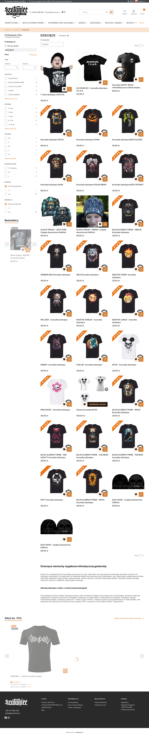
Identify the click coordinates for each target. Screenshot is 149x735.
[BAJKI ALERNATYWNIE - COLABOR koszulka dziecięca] (92, 437)
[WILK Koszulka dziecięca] (92, 256)
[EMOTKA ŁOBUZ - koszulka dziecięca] (128, 301)
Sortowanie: (45, 40)
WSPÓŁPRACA (46, 707)
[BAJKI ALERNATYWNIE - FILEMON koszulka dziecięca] (128, 437)
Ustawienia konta (100, 705)
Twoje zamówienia (101, 702)
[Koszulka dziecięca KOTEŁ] (57, 121)
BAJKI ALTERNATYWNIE (16, 82)
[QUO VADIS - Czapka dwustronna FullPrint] (128, 482)
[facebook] (63, 12)
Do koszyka (27, 250)
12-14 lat (11, 124)
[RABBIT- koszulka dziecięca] (57, 347)
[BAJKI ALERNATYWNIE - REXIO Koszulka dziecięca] (128, 392)
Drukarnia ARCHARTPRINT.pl (51, 705)
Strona (136, 45)
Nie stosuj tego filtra (14, 186)
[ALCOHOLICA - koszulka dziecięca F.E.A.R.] (92, 68)
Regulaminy (125, 702)
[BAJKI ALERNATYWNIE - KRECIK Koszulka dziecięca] (128, 211)
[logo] (22, 702)
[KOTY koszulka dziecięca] (57, 482)
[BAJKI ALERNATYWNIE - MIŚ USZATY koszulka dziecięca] (57, 437)
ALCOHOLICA (12, 78)
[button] (111, 12)
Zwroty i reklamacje (74, 707)
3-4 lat (10, 108)
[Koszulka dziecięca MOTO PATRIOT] (128, 166)
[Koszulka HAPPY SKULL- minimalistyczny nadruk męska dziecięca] (128, 67)
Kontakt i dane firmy (47, 702)
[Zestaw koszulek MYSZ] (92, 392)
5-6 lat (10, 112)
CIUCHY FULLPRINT (15, 86)
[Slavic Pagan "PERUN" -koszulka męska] (20, 239)
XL (9, 154)
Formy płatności (73, 702)
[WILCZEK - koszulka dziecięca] (57, 301)
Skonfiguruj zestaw (97, 404)
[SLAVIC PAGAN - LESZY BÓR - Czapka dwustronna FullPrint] (57, 211)
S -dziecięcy (12, 168)
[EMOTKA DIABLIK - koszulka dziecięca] (92, 301)
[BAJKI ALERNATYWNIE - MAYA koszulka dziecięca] (92, 482)
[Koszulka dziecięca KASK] (57, 166)
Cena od (7, 64)
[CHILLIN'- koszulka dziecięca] (92, 347)
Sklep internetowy (74, 732)
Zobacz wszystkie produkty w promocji (127, 618)
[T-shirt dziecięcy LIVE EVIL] (57, 71)
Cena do (25, 64)
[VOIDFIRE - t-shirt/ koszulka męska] (39, 649)
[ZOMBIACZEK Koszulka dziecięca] (57, 256)
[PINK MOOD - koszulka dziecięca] (57, 392)
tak (9, 190)
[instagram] (65, 12)
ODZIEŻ (16, 30)
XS (9, 138)
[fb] (6, 718)
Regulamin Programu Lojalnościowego (128, 706)
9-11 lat (10, 120)
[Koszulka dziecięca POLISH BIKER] (92, 166)
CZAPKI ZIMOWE (14, 95)
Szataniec (8, 30)
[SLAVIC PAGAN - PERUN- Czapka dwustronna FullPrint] (92, 211)
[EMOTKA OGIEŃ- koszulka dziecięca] (128, 256)
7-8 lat (10, 116)
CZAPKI (11, 90)
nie (9, 194)
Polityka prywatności (128, 709)
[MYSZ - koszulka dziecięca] (128, 347)
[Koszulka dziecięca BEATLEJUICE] (128, 121)
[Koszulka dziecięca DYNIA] (92, 121)
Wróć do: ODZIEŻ (13, 46)
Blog (42, 710)
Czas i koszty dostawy (75, 705)
